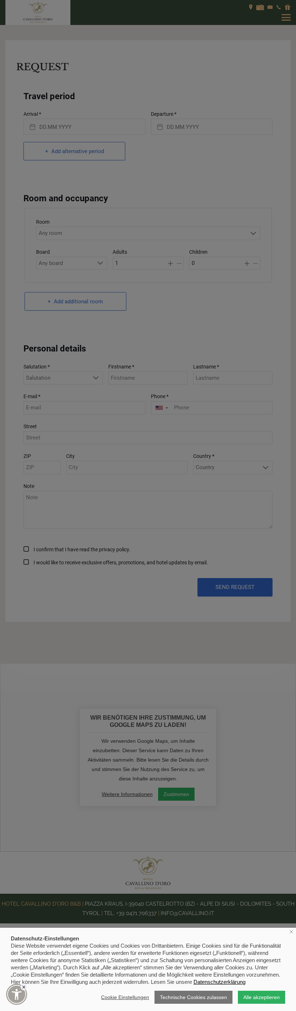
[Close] (24, 987)
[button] (16, 994)
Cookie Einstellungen (125, 997)
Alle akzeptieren (261, 997)
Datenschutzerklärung (219, 982)
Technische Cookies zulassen (193, 997)
